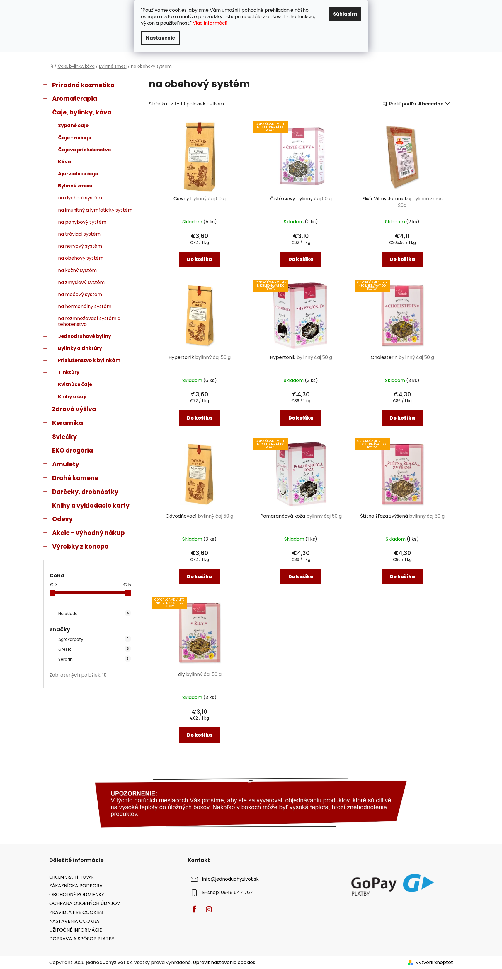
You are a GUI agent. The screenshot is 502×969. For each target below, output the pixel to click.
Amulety (65, 464)
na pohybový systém (82, 222)
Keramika (67, 423)
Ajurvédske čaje (78, 173)
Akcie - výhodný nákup (88, 532)
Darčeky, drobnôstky (85, 491)
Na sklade (93, 614)
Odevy (62, 519)
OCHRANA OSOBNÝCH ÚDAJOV (84, 903)
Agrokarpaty (93, 639)
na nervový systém (80, 246)
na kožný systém (77, 270)
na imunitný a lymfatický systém (95, 210)
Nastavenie (160, 38)
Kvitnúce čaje (75, 384)
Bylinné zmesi (75, 185)
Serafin (93, 659)
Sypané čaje (73, 125)
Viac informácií (210, 23)
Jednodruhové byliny (84, 336)
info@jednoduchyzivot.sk (230, 879)
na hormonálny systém (84, 306)
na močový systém (80, 294)
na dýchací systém (80, 197)
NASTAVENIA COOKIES (74, 921)
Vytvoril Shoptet (434, 962)
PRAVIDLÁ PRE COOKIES (76, 912)
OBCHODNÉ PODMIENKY (76, 894)
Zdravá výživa (74, 409)
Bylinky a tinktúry (80, 348)
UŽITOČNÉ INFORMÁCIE (75, 930)
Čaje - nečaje (74, 137)
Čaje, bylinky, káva (81, 112)
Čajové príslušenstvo (84, 149)
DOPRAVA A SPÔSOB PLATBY (81, 938)
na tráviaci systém (79, 234)
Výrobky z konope (80, 546)
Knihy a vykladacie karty (91, 505)
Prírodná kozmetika (83, 85)
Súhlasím (345, 14)
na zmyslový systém (81, 282)
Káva (64, 161)
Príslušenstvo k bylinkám (89, 360)
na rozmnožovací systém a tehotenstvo (89, 321)
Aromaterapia (74, 98)
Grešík (93, 649)
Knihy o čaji (72, 396)
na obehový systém (80, 258)
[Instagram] (209, 909)
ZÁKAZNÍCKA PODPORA (76, 885)
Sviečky (64, 436)
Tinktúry (68, 372)
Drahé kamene (75, 478)
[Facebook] (194, 909)
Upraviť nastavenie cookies (224, 962)
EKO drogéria (72, 450)
